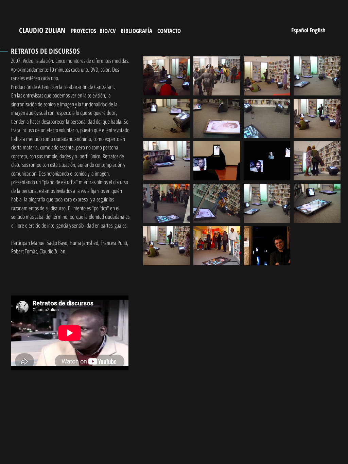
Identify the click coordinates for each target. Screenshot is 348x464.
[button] (166, 75)
